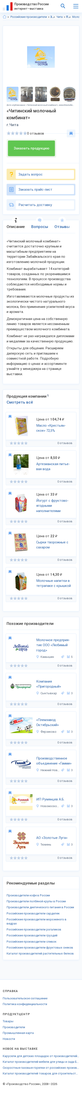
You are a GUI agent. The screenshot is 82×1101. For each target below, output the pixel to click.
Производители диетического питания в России (40, 907)
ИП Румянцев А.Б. (50, 799)
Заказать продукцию (31, 148)
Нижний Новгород (50, 770)
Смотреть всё (20, 402)
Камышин (47, 657)
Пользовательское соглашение (25, 998)
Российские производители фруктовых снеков (40, 947)
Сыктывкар (49, 693)
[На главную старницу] (4, 17)
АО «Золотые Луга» (51, 838)
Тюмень (46, 844)
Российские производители (28, 17)
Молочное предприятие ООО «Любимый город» (53, 645)
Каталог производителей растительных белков (40, 953)
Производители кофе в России (28, 895)
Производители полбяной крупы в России (36, 901)
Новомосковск (50, 806)
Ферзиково (48, 731)
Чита (59, 17)
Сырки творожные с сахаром (52, 545)
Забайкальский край (52, 17)
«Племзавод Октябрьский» (47, 722)
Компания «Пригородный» (48, 684)
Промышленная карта (18, 1033)
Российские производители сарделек (33, 913)
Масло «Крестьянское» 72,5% (51, 428)
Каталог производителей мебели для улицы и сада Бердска (41, 1061)
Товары (8, 1021)
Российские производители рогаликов (34, 929)
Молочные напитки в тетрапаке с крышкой (53, 583)
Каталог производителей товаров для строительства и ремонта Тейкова (41, 1073)
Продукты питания (68, 17)
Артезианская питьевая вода (53, 466)
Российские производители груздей (32, 935)
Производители (14, 1027)
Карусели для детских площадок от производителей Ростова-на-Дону (41, 1056)
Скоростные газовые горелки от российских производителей (41, 1067)
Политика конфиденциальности (25, 1004)
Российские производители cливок (31, 941)
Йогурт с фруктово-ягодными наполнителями (52, 506)
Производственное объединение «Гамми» (54, 761)
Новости (9, 1039)
